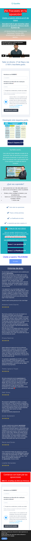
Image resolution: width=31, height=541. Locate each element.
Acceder (15, 261)
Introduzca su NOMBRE (10, 74)
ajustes (12, 536)
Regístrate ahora (11, 110)
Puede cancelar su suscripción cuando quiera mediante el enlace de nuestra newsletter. (15, 93)
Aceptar (4, 538)
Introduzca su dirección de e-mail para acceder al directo (14, 82)
